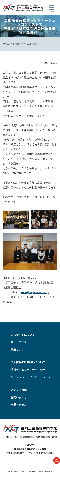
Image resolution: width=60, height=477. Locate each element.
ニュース (31, 43)
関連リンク (17, 349)
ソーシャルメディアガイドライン (31, 377)
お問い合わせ (19, 397)
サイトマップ (19, 342)
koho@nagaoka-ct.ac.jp (35, 292)
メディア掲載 (19, 389)
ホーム (6, 43)
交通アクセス (19, 404)
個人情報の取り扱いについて (28, 362)
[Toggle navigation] (52, 8)
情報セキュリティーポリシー (28, 369)
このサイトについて (23, 334)
